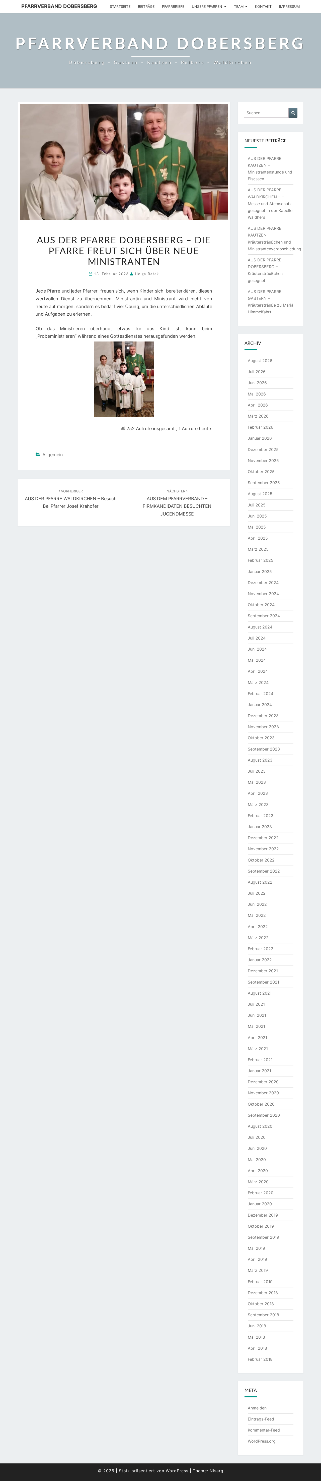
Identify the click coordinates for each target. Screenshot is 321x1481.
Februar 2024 (260, 693)
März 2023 (258, 804)
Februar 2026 (260, 427)
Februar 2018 (260, 1359)
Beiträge (146, 6)
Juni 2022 (257, 904)
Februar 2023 (260, 815)
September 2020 (264, 1115)
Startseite (120, 6)
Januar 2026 (260, 438)
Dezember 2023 (263, 715)
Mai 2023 (257, 782)
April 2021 (257, 1037)
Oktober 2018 (261, 1303)
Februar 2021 (260, 1059)
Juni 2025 (257, 516)
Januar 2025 (260, 571)
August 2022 (260, 882)
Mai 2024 (257, 660)
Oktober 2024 (261, 604)
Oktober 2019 (261, 1226)
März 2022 (258, 937)
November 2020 (263, 1092)
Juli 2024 (257, 638)
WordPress (177, 1470)
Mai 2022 (257, 915)
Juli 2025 (257, 504)
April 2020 (258, 1170)
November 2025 (263, 460)
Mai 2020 (257, 1159)
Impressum (289, 6)
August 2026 (260, 360)
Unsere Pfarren (207, 6)
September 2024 (264, 615)
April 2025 (258, 538)
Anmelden (257, 1407)
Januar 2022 (260, 959)
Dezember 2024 (263, 582)
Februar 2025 (260, 560)
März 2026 (258, 416)
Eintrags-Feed (261, 1418)
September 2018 (263, 1314)
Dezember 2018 (263, 1292)
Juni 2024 (257, 649)
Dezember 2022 (263, 837)
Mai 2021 (256, 1026)
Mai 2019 (256, 1248)
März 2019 (258, 1270)
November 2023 (263, 726)
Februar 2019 (260, 1281)
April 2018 (257, 1348)
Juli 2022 (257, 893)
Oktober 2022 (261, 860)
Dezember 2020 (263, 1081)
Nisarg (216, 1470)
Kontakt (263, 6)
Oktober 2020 (261, 1104)
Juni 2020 (257, 1148)
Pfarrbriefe (173, 6)
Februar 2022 (260, 948)
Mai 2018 (256, 1337)
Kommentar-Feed (264, 1430)
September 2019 (263, 1237)
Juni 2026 (257, 382)
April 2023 (258, 793)
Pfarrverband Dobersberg (59, 6)
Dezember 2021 (263, 970)
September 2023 (264, 749)
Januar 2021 (259, 1070)
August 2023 (260, 760)
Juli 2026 (257, 371)
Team (239, 6)
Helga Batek (147, 274)
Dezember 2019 (263, 1215)
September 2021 (263, 982)
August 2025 (260, 493)
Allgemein (52, 454)
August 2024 (260, 627)
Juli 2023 (257, 771)
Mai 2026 (257, 393)
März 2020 (258, 1181)
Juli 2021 (256, 1004)
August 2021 (260, 993)
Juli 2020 (257, 1137)
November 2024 (263, 593)
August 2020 (260, 1126)
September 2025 (264, 482)
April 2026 (258, 405)
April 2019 (257, 1259)
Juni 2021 (257, 1015)
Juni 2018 (257, 1325)
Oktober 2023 (261, 737)
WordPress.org (262, 1441)
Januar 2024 (260, 704)
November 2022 (263, 848)
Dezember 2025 (263, 449)
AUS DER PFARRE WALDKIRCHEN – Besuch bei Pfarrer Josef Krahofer (71, 499)
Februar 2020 (260, 1192)
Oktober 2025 (261, 471)
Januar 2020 (260, 1203)
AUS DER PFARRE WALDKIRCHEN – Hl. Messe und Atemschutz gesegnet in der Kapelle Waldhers (270, 203)
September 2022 (264, 871)
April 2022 (258, 926)
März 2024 (258, 682)
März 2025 (258, 549)
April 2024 (258, 671)
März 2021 (258, 1048)
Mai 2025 (257, 527)
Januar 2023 (260, 826)
